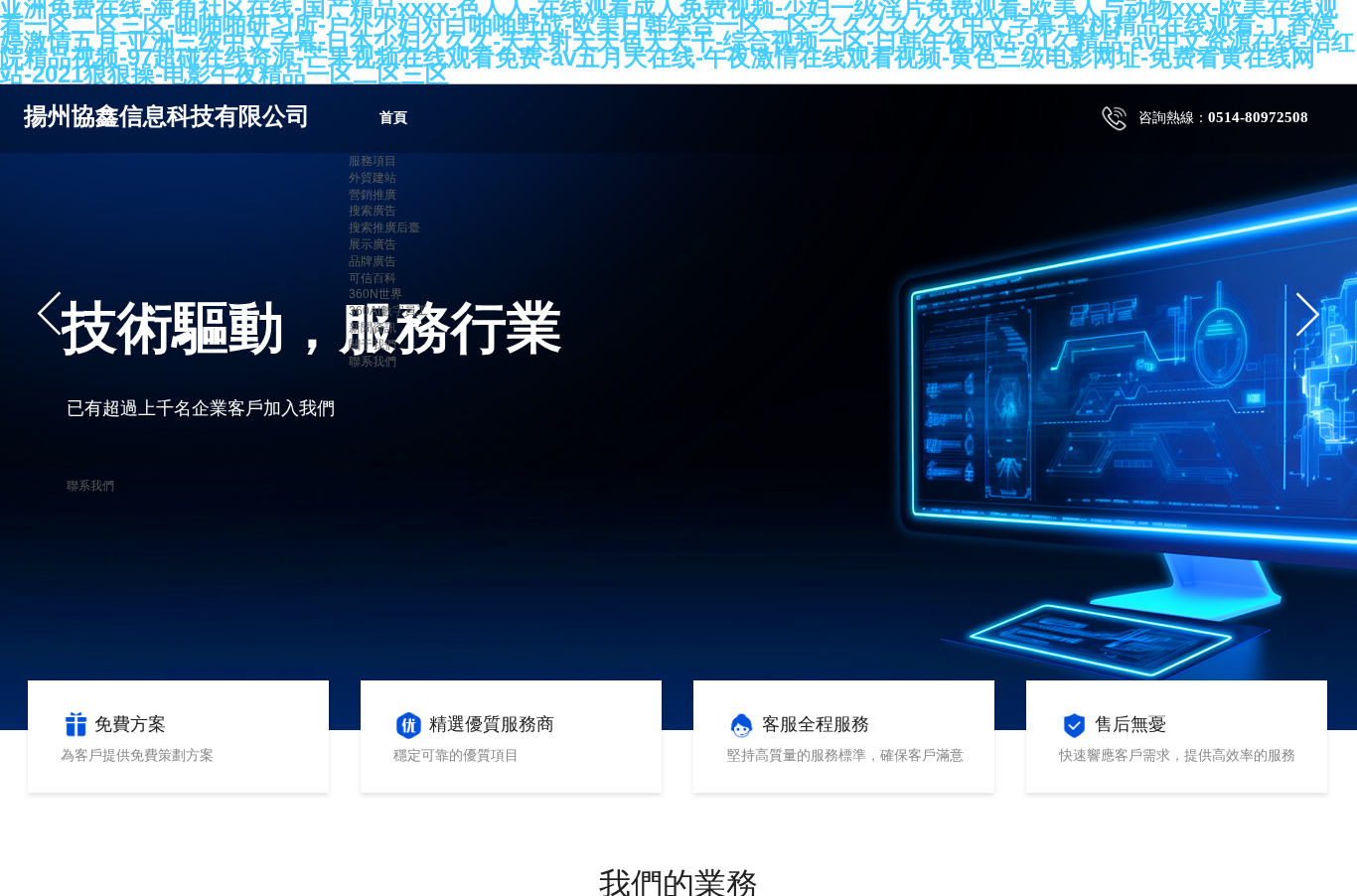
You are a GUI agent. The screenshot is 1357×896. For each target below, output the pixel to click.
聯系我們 (372, 362)
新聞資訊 (372, 328)
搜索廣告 (372, 211)
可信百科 (372, 278)
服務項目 (372, 161)
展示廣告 (372, 244)
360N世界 (375, 294)
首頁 (393, 117)
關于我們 (372, 345)
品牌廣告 (372, 261)
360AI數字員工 (388, 311)
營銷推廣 (372, 195)
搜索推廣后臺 (384, 227)
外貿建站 (372, 178)
